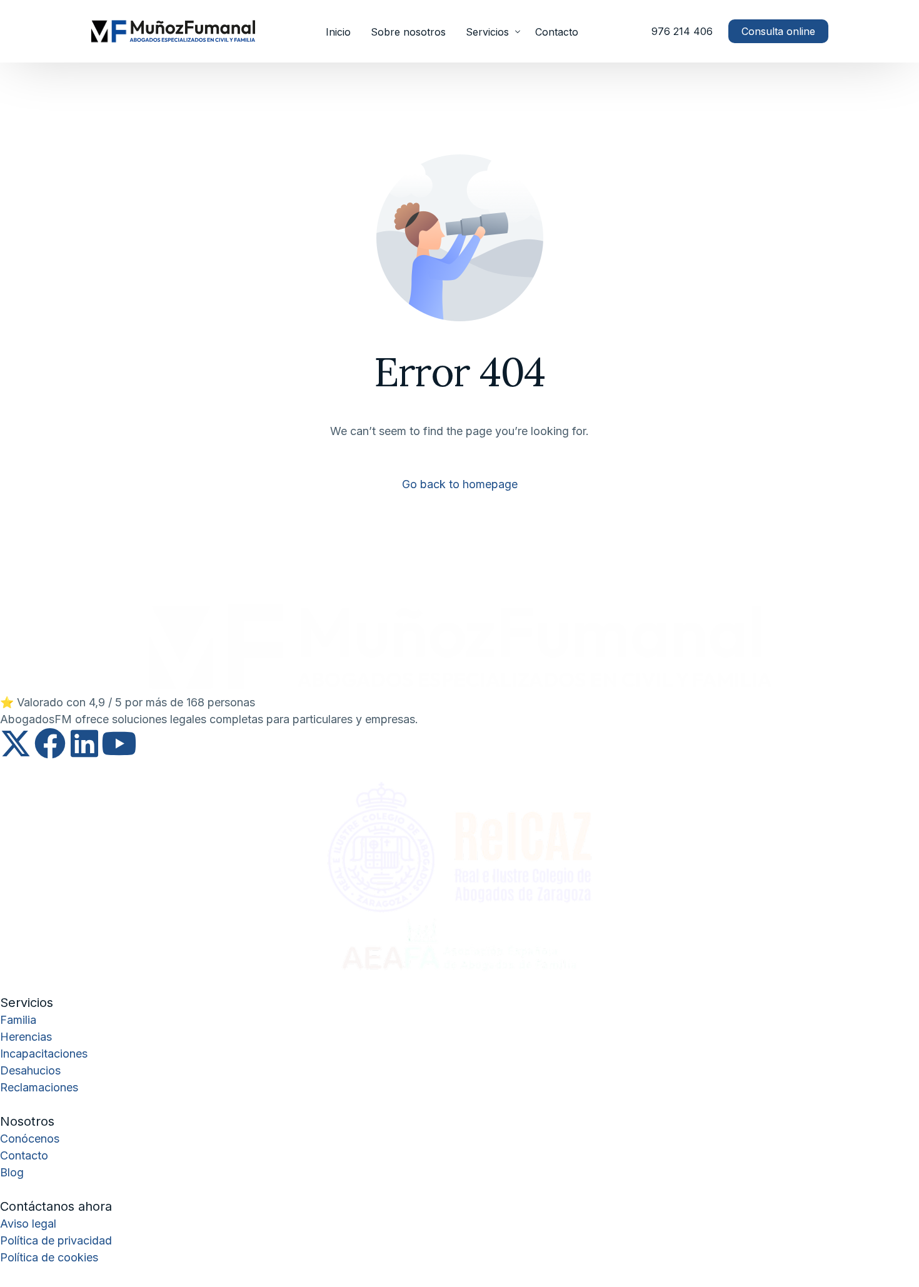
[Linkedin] (84, 743)
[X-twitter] (15, 743)
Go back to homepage (460, 484)
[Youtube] (118, 743)
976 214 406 (682, 31)
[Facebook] (50, 743)
